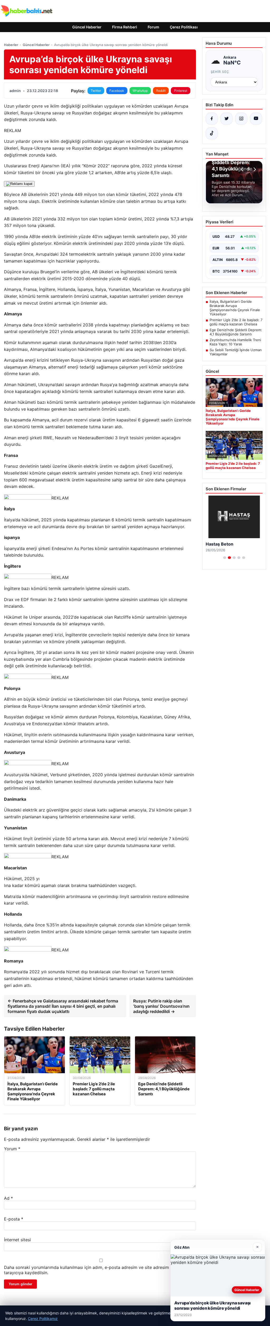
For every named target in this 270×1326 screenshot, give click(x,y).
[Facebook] (212, 119)
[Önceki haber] (242, 169)
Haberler (11, 45)
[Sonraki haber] (253, 169)
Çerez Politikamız (43, 1318)
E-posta (13, 1219)
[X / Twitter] (226, 119)
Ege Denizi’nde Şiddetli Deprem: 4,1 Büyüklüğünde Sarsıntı (236, 332)
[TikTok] (212, 133)
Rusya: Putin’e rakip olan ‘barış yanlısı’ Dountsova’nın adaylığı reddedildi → (161, 1006)
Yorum (12, 1148)
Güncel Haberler (87, 27)
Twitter (96, 91)
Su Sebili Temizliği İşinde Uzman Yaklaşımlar (236, 352)
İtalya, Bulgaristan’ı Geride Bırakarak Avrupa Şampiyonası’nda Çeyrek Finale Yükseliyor (235, 307)
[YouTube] (256, 119)
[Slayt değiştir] (224, 557)
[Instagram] (241, 119)
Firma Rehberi (124, 27)
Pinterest (180, 91)
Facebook (116, 91)
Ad (8, 1198)
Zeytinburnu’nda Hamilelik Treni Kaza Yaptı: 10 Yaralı (235, 342)
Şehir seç (220, 72)
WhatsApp (140, 91)
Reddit (161, 91)
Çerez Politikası (184, 27)
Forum (153, 27)
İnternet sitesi (17, 1239)
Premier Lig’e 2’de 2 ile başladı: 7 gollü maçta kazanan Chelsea (236, 322)
